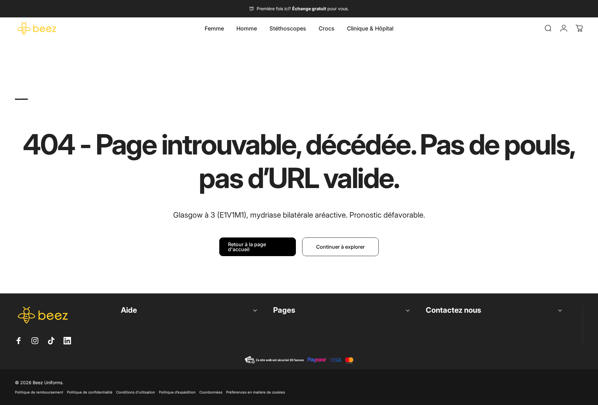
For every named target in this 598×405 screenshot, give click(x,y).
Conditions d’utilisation (135, 392)
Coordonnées (210, 392)
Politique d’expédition (177, 392)
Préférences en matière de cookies (255, 392)
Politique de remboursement (39, 392)
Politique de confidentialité (89, 392)
